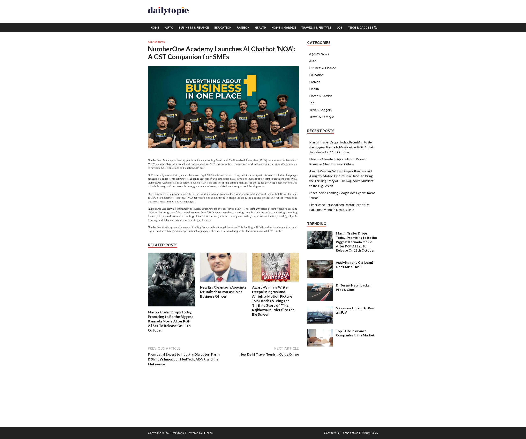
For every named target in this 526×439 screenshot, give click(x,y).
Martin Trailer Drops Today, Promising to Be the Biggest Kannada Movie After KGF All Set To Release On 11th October (170, 321)
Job (340, 27)
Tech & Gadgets (360, 27)
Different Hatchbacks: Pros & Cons (353, 287)
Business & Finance (194, 27)
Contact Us (331, 432)
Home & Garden (284, 27)
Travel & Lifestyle (316, 27)
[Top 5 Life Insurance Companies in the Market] (320, 331)
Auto (169, 27)
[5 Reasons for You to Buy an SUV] (320, 308)
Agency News (156, 42)
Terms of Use (349, 432)
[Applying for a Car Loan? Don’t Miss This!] (320, 263)
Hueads (208, 432)
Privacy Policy (369, 432)
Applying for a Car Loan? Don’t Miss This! (355, 264)
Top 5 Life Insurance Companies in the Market (355, 333)
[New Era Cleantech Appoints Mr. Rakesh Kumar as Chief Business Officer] (223, 282)
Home (155, 27)
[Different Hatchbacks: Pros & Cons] (320, 286)
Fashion (243, 27)
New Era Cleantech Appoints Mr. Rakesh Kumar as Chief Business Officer (223, 291)
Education (222, 27)
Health (260, 27)
